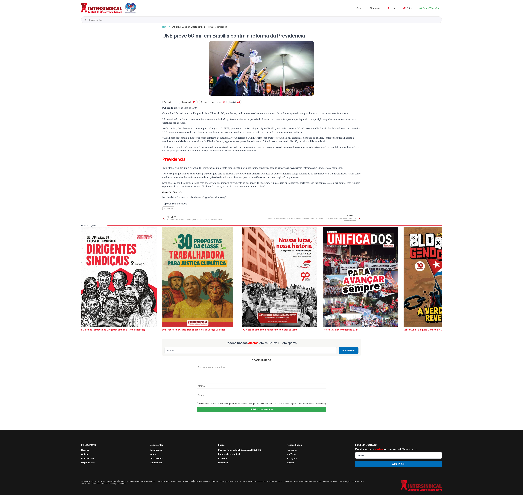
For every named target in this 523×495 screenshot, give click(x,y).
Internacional (87, 458)
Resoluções (156, 450)
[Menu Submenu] (364, 8)
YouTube (291, 454)
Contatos (375, 8)
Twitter (290, 462)
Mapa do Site (88, 462)
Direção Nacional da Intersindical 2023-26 (239, 450)
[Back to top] (516, 488)
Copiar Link (186, 102)
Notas (153, 454)
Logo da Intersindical (229, 454)
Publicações (156, 462)
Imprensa (223, 462)
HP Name (81, 25)
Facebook (292, 450)
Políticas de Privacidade (90, 484)
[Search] (84, 20)
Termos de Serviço (109, 484)
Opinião (85, 454)
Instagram (292, 458)
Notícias (85, 450)
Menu (359, 8)
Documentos (156, 458)
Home (165, 27)
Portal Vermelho (175, 192)
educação (168, 208)
